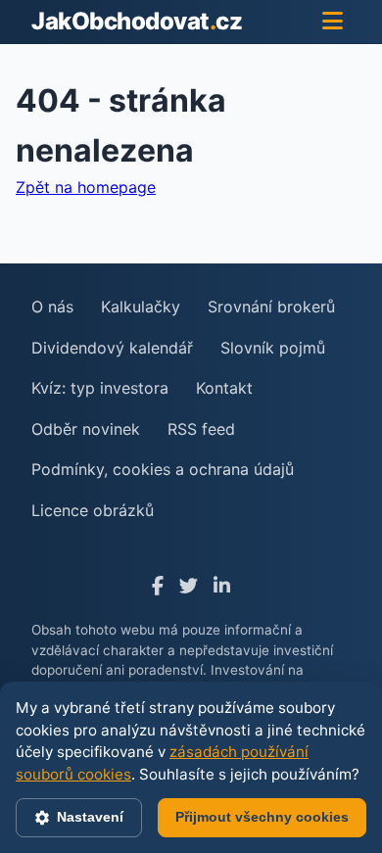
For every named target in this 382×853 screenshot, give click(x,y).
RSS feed (201, 429)
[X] (188, 586)
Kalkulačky (140, 306)
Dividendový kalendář (112, 347)
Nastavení (90, 817)
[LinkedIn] (222, 586)
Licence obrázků (92, 510)
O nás (52, 306)
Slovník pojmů (272, 347)
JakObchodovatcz (136, 21)
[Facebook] (158, 586)
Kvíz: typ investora (99, 388)
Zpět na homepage (86, 187)
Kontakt (224, 388)
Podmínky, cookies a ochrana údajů (162, 469)
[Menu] (332, 21)
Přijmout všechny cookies (262, 817)
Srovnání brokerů (271, 306)
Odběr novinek (85, 429)
